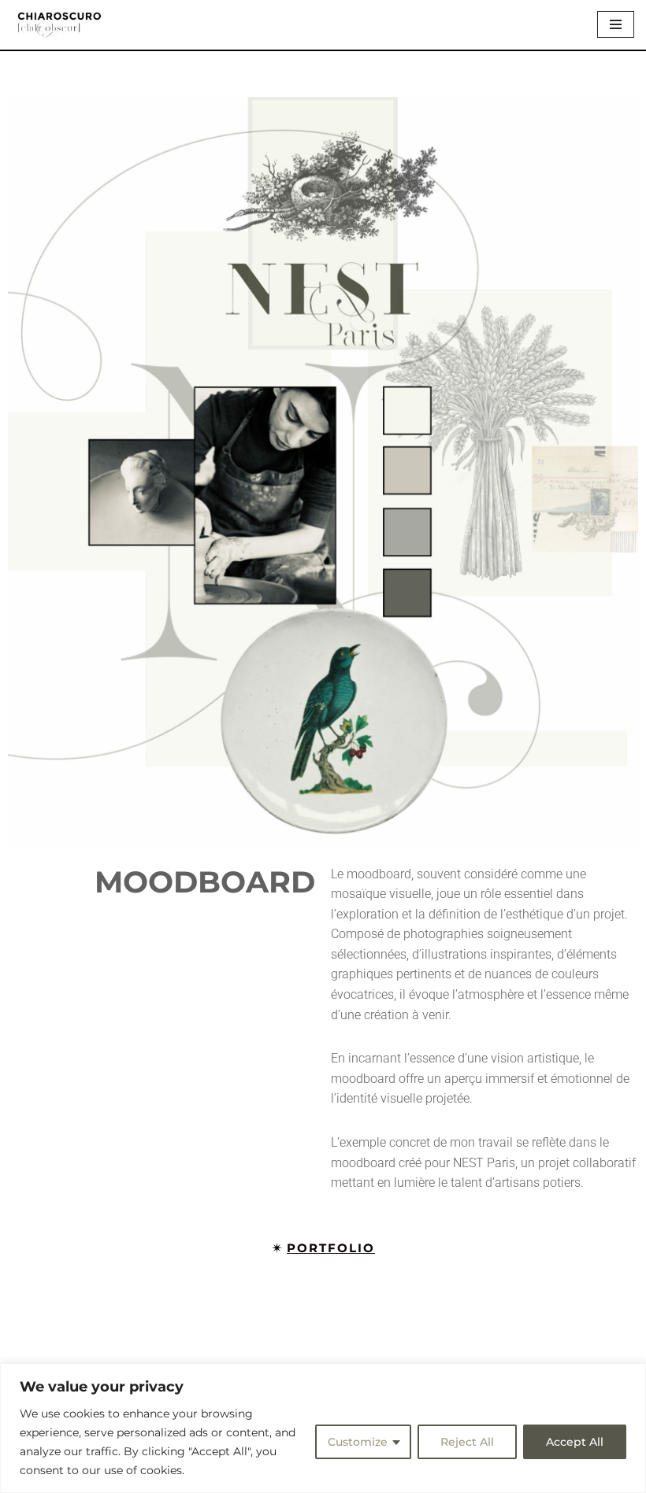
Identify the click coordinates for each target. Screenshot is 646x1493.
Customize (358, 1442)
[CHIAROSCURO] (59, 25)
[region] (323, 1428)
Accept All (574, 1442)
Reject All (467, 1442)
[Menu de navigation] (615, 24)
